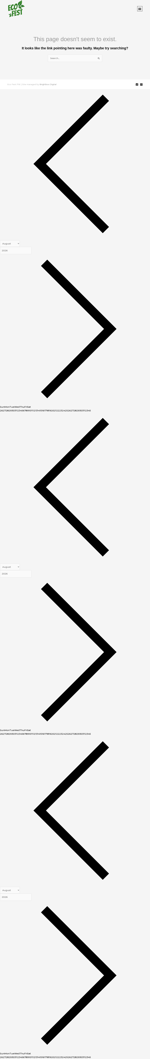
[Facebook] (137, 84)
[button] (139, 8)
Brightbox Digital (48, 84)
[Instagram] (141, 84)
